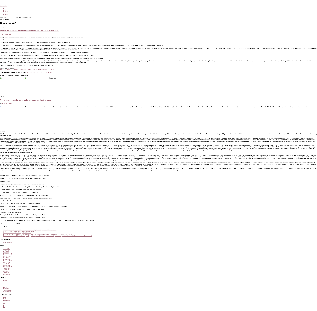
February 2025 (7, 259)
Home (5, 297)
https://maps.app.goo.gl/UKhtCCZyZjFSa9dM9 (39, 72)
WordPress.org (7, 291)
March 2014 (6, 274)
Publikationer (6, 300)
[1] (229, 150)
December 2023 (7, 266)
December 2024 (7, 260)
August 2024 (6, 262)
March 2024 (6, 265)
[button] (0, 310)
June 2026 (6, 250)
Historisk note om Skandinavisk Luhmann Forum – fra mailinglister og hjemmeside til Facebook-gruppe (30, 230)
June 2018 (6, 269)
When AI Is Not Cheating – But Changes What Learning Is (18, 231)
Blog (4, 298)
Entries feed (6, 288)
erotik (4, 242)
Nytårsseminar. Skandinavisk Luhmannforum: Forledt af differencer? (29, 31)
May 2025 (6, 258)
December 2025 (7, 253)
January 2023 (6, 268)
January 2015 (6, 272)
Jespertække (5, 34)
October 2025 (6, 256)
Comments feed (7, 290)
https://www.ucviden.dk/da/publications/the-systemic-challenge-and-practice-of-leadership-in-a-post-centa (27, 69)
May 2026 (6, 252)
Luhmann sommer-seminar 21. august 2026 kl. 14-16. (17, 233)
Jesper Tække (3, 6)
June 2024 (6, 263)
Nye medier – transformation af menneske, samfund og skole (25, 100)
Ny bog (10, 242)
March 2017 (6, 271)
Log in (5, 287)
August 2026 (6, 249)
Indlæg (10, 34)
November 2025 (7, 255)
